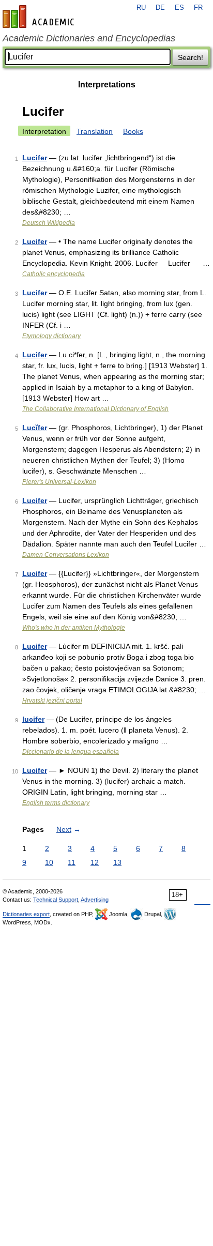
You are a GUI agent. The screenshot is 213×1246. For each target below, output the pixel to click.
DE (160, 7)
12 (94, 862)
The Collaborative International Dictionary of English (95, 409)
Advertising (95, 899)
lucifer (33, 719)
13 (117, 862)
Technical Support (55, 899)
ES (179, 7)
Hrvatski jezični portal (52, 700)
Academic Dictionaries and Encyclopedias (89, 38)
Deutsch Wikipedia (48, 222)
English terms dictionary (55, 803)
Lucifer (34, 158)
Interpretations (106, 84)
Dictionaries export (26, 914)
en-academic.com (40, 16)
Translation (95, 131)
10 (49, 862)
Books (133, 131)
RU (141, 7)
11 (71, 862)
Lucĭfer (34, 427)
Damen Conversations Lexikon (65, 554)
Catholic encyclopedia (53, 274)
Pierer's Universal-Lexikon (59, 481)
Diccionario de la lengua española (70, 751)
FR (198, 7)
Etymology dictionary (51, 336)
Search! (190, 57)
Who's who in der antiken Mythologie (73, 627)
